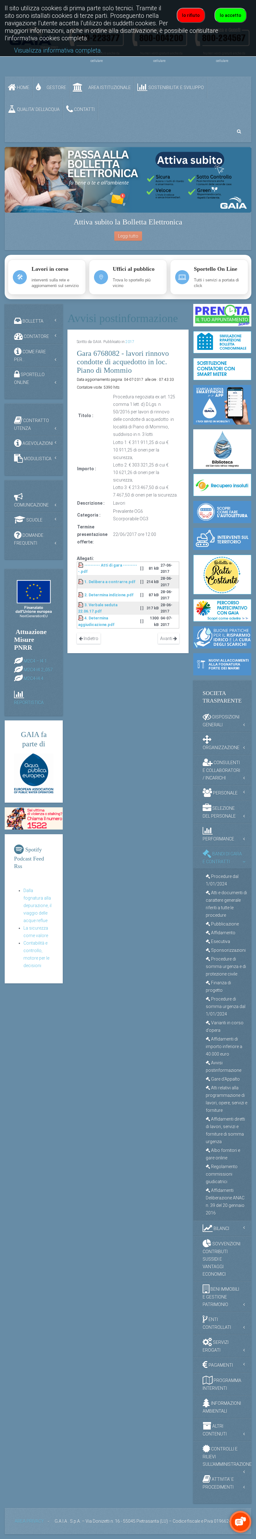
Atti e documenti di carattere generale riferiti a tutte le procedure (226, 904)
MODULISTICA (37, 458)
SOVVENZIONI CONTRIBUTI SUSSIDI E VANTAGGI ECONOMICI (221, 1259)
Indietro (90, 638)
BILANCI (221, 1228)
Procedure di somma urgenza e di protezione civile (226, 966)
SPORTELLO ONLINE (29, 378)
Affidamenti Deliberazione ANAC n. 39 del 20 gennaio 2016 (225, 1201)
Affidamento (222, 932)
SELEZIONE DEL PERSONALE (219, 812)
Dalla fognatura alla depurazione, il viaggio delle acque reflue (37, 905)
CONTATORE (36, 336)
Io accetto (230, 15)
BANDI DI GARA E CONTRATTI (222, 857)
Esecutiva (220, 941)
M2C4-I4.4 (33, 678)
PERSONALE (225, 792)
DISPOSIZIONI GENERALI (221, 720)
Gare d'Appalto (225, 1079)
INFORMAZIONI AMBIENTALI (222, 1407)
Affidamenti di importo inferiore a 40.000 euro (224, 1047)
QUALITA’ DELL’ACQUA (38, 109)
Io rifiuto (191, 15)
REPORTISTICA (29, 702)
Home (22, 87)
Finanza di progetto (218, 986)
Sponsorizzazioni (228, 950)
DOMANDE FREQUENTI (28, 539)
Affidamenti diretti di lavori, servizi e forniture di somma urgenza (225, 1130)
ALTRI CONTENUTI (215, 1430)
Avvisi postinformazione (223, 1066)
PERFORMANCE (218, 838)
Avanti (166, 638)
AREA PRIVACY (29, 1521)
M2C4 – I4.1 (35, 660)
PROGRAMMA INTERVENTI (222, 1384)
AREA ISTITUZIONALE (109, 87)
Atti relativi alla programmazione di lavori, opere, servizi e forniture (226, 1099)
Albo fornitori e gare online (223, 1154)
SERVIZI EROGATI (216, 1346)
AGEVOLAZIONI (37, 443)
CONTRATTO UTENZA (31, 424)
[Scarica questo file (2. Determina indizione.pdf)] (81, 595)
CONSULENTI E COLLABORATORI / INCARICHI (221, 770)
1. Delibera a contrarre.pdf (109, 581)
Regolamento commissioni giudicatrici (222, 1174)
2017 (130, 342)
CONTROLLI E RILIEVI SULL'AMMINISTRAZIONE (227, 1456)
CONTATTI (84, 109)
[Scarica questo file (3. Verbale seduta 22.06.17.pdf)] (81, 605)
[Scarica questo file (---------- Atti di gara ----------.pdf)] (81, 565)
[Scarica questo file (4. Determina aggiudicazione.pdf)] (81, 618)
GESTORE (56, 87)
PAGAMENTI (220, 1365)
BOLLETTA (32, 321)
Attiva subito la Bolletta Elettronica (128, 222)
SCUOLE (33, 519)
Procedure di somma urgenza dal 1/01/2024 (225, 1007)
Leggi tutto (128, 236)
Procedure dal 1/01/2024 (222, 880)
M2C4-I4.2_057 (38, 669)
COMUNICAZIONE (31, 504)
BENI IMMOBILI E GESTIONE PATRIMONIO (221, 1297)
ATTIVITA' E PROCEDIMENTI (218, 1483)
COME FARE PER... (30, 355)
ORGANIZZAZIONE (221, 747)
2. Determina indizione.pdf (109, 595)
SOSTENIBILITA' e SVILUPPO (175, 87)
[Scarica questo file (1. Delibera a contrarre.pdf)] (81, 581)
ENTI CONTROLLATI (217, 1323)
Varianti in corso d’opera (225, 1026)
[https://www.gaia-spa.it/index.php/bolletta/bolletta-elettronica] (128, 180)
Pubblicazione (224, 923)
